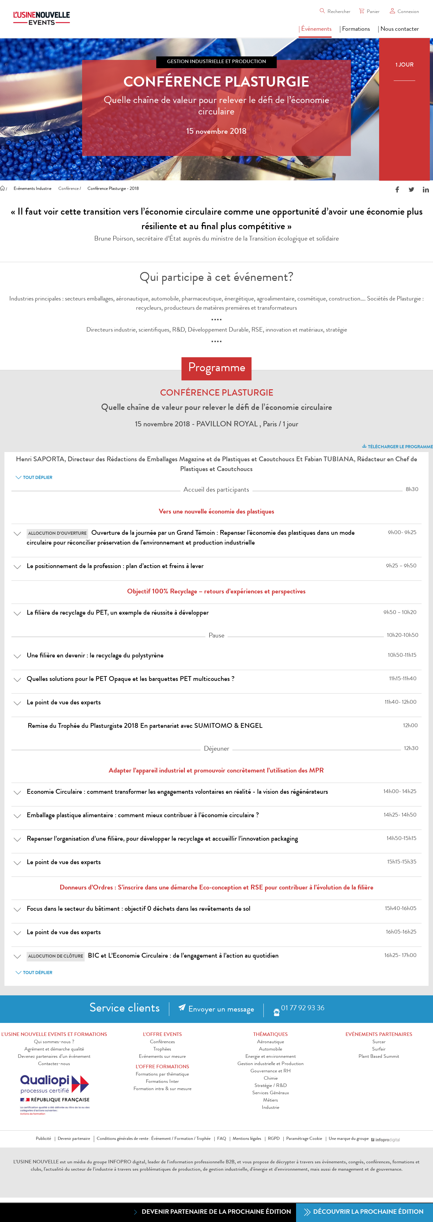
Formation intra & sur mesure (162, 1089)
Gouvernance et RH (270, 1071)
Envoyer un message (221, 1010)
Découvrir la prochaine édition (367, 1212)
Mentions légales (247, 1139)
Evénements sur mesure (162, 1056)
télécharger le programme (400, 447)
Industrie (270, 1107)
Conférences (162, 1042)
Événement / (162, 1139)
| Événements (315, 29)
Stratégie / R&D (271, 1086)
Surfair (378, 1049)
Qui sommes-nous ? (54, 1042)
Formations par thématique (162, 1074)
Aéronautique (270, 1042)
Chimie (271, 1078)
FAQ (221, 1139)
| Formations (354, 29)
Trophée (203, 1139)
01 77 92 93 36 (302, 1008)
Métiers (270, 1100)
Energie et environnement (270, 1056)
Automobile (270, 1049)
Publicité (43, 1139)
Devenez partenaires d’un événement (54, 1056)
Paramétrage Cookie (304, 1139)
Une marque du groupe (349, 1139)
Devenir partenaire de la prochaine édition (216, 1212)
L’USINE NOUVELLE (36, 1162)
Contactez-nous (54, 1064)
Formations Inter (162, 1081)
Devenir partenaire (74, 1139)
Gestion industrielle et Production (270, 1064)
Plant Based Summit (379, 1056)
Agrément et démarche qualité (54, 1049)
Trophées (162, 1049)
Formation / (185, 1139)
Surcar (378, 1042)
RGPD (274, 1139)
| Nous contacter (398, 29)
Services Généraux (270, 1093)
